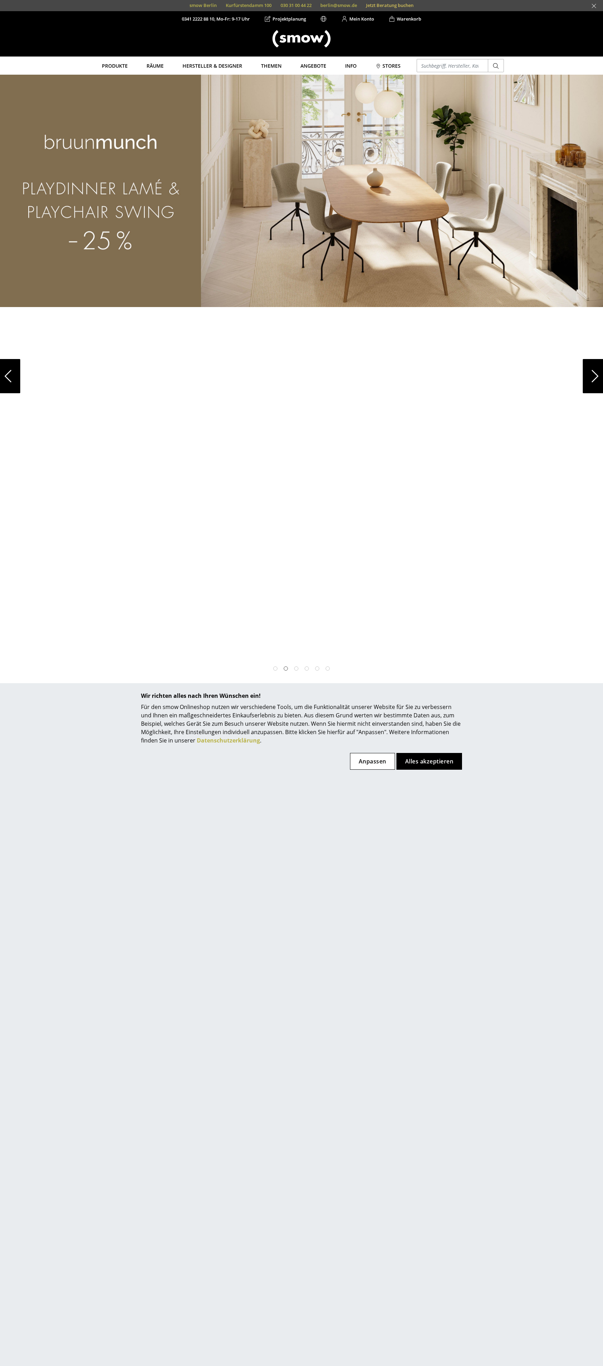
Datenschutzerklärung (228, 740)
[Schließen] (594, 6)
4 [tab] (306, 668)
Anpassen (372, 761)
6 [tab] (327, 668)
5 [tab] (317, 668)
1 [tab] (275, 668)
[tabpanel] (301, 376)
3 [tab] (296, 668)
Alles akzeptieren (429, 761)
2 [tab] (285, 668)
